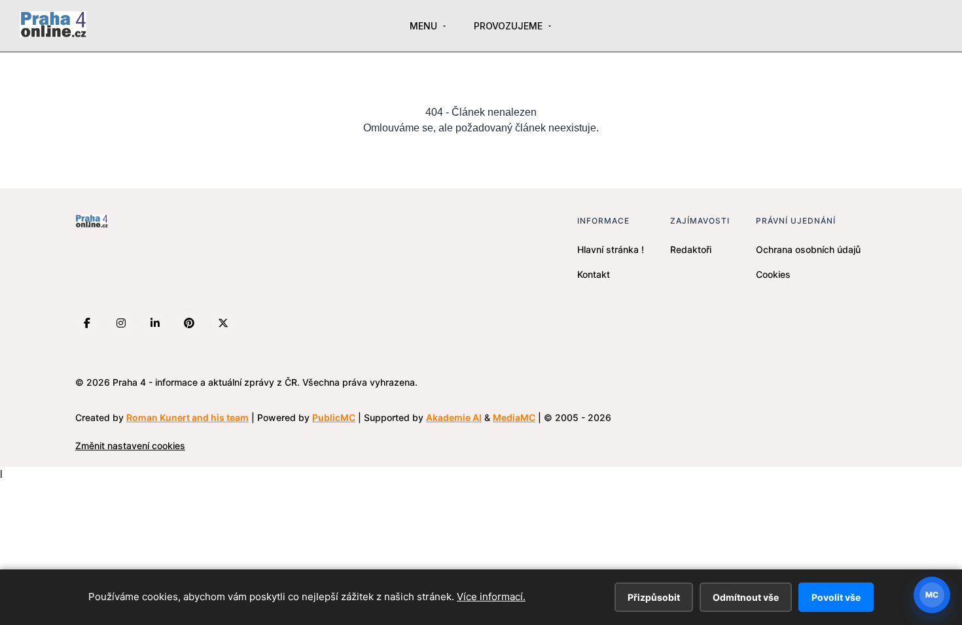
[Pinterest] (189, 323)
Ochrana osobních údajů (808, 249)
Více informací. (491, 596)
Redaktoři (690, 249)
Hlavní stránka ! (610, 249)
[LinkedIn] (155, 323)
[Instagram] (121, 323)
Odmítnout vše (746, 597)
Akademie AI (454, 417)
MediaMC (514, 417)
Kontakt (593, 274)
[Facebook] (87, 323)
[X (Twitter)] (223, 323)
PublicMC (333, 417)
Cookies (773, 274)
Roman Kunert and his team (187, 417)
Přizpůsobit (654, 597)
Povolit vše (836, 597)
